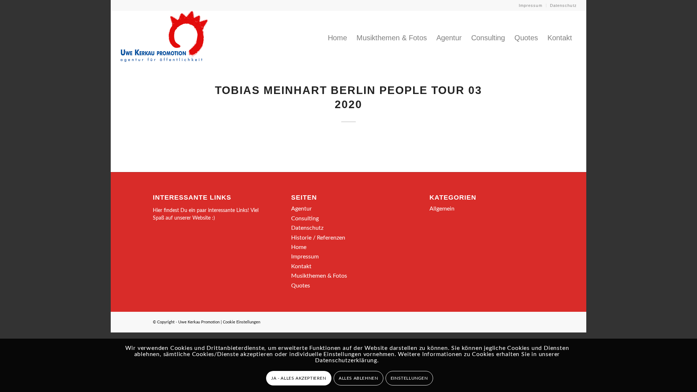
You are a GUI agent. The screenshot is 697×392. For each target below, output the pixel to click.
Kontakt (301, 266)
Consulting (305, 218)
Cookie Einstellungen (241, 322)
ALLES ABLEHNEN (358, 378)
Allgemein (442, 209)
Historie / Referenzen (318, 238)
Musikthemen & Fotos (319, 276)
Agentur (301, 209)
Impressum (530, 5)
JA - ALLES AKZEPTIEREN (298, 378)
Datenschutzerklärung (346, 360)
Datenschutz (563, 5)
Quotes (300, 286)
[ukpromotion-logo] (164, 38)
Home (298, 247)
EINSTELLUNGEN (409, 378)
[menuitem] (530, 5)
